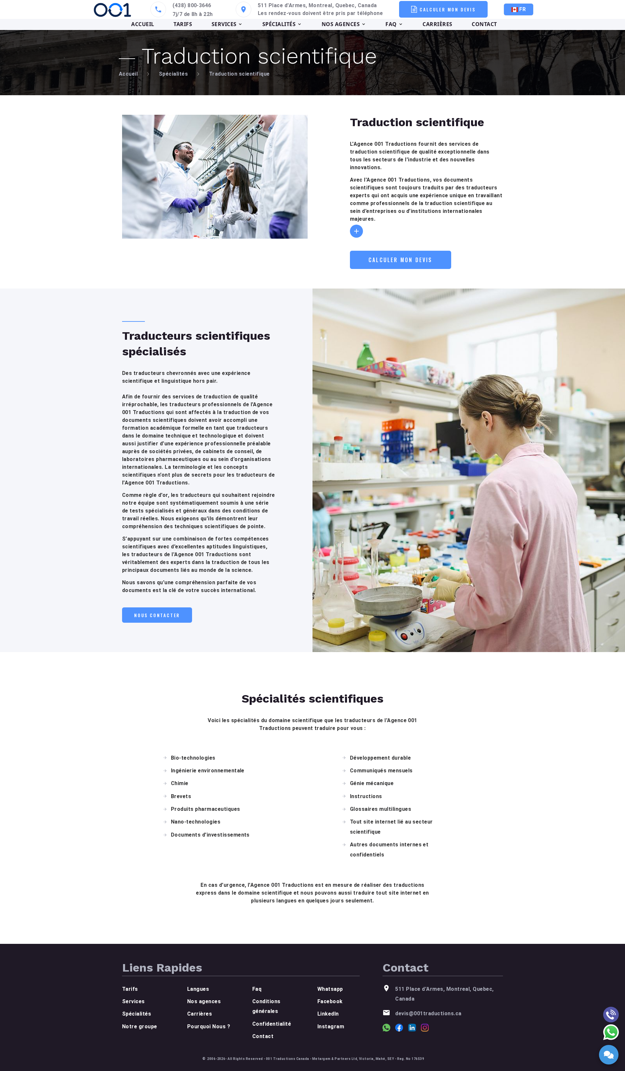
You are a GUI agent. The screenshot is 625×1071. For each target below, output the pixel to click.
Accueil (128, 74)
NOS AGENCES (341, 24)
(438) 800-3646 (192, 5)
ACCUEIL (142, 24)
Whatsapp (330, 989)
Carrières (199, 1014)
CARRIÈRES (437, 24)
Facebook (330, 1001)
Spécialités (173, 74)
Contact (262, 1036)
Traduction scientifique (239, 74)
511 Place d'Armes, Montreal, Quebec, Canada (317, 5)
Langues (198, 989)
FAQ (390, 24)
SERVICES (224, 24)
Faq (256, 989)
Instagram (330, 1026)
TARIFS (183, 24)
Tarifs (130, 989)
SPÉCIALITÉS (279, 24)
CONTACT (484, 24)
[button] (356, 231)
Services (133, 1001)
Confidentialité (271, 1024)
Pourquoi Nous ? (208, 1026)
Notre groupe (139, 1026)
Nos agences (204, 1001)
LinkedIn (328, 1014)
